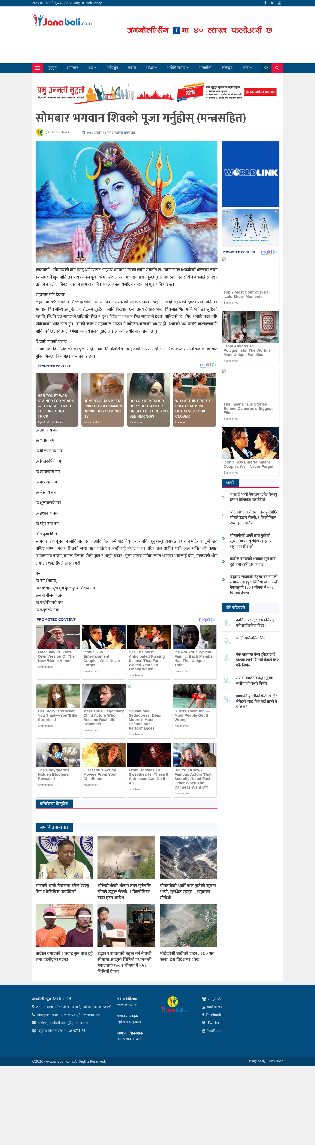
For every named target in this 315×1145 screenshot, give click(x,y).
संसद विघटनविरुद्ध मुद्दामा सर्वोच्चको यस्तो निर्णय (254, 681)
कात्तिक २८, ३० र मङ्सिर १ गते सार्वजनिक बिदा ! (255, 623)
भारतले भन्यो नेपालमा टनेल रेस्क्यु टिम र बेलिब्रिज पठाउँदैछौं (62, 888)
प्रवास (132, 68)
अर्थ (90, 68)
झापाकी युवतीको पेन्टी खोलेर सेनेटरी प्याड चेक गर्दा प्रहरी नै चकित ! (256, 701)
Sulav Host (275, 1061)
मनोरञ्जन (112, 68)
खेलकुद (227, 68)
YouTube (213, 1031)
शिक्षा (150, 68)
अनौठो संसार (176, 68)
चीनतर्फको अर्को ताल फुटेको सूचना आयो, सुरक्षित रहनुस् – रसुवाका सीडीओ (188, 891)
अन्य (246, 68)
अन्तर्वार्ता (205, 68)
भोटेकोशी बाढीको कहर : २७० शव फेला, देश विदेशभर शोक (187, 956)
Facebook (213, 1015)
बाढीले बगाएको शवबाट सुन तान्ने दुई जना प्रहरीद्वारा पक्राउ (64, 956)
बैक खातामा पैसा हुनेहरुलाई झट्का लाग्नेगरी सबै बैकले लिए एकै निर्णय (257, 660)
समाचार (72, 68)
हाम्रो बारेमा (214, 1007)
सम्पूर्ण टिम (215, 999)
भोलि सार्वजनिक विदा (251, 638)
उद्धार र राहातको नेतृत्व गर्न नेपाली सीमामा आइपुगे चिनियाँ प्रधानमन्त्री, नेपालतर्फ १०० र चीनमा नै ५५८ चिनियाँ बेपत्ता (125, 962)
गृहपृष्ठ (52, 68)
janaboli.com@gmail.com (68, 1023)
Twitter (213, 1023)
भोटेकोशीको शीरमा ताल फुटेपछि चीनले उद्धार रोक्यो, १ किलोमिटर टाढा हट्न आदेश (124, 891)
